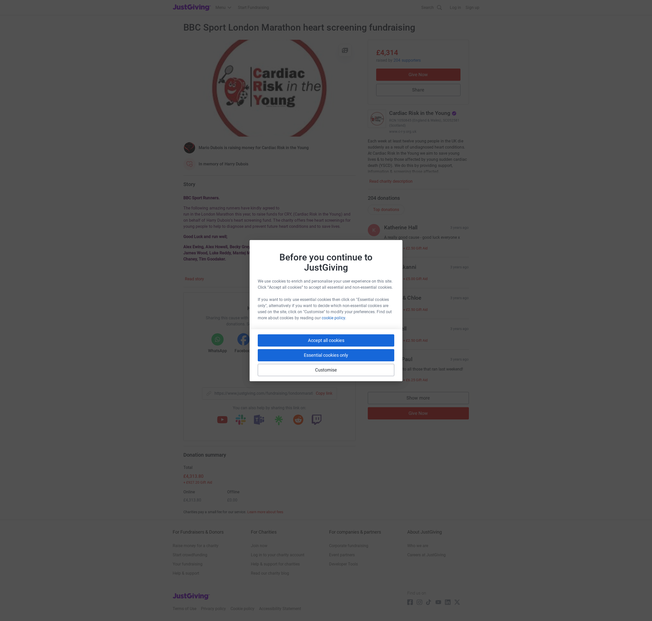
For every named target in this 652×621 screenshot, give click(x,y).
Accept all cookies (326, 340)
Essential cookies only (326, 355)
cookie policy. (334, 317)
